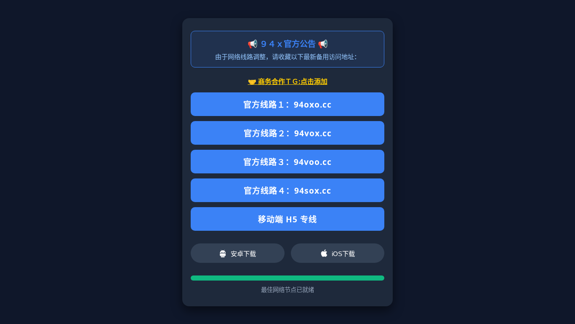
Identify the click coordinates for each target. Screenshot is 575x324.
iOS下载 (343, 253)
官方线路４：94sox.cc (287, 190)
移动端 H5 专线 (287, 219)
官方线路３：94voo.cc (287, 161)
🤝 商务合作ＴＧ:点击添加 (287, 81)
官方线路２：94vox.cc (288, 133)
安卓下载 (243, 253)
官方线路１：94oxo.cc (287, 104)
